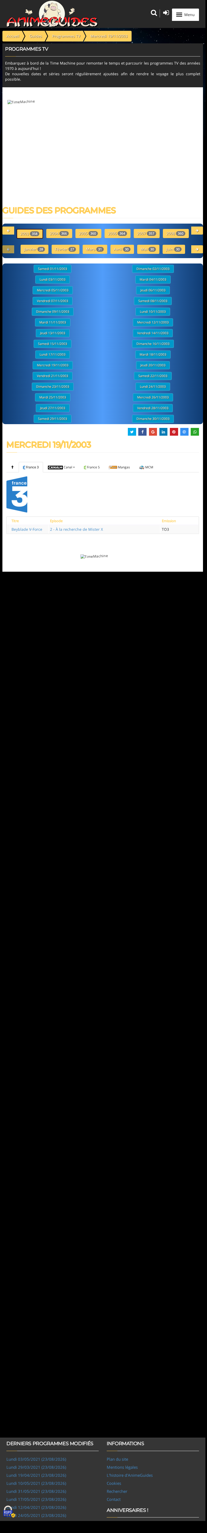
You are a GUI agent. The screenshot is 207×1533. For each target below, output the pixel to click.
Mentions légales (122, 1467)
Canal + (69, 467)
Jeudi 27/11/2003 (52, 408)
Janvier (33, 249)
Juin (173, 249)
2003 (28, 233)
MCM (149, 467)
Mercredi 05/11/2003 (52, 290)
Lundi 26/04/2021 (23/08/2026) (36, 1523)
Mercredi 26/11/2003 (153, 397)
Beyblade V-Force (26, 529)
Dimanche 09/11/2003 (52, 311)
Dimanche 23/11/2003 (52, 386)
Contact (114, 1499)
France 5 (93, 467)
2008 (174, 233)
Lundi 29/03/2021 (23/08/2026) (36, 1467)
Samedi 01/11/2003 (52, 268)
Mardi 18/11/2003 (153, 354)
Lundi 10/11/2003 (153, 311)
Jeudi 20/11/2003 (153, 365)
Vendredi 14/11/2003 (152, 333)
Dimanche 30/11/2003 (153, 418)
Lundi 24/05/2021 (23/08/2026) (36, 1515)
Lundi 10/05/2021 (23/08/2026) (36, 1483)
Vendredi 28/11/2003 (152, 408)
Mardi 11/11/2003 (52, 322)
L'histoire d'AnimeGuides (130, 1475)
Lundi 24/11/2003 (153, 386)
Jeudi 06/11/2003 (153, 290)
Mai (147, 249)
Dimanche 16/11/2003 (153, 343)
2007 (145, 233)
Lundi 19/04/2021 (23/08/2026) (36, 1475)
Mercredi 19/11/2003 (52, 365)
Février (64, 249)
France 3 (32, 467)
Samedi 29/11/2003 (52, 418)
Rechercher (117, 1491)
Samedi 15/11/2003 (52, 343)
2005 (87, 233)
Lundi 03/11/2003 (53, 279)
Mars (94, 249)
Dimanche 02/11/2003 (153, 268)
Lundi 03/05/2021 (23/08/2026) (36, 1459)
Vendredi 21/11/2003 (52, 376)
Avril (121, 249)
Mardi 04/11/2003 (153, 279)
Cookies (114, 1483)
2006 (116, 233)
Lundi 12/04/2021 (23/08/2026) (36, 1507)
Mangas (124, 467)
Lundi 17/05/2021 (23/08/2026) (36, 1499)
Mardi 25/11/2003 (52, 397)
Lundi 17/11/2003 (53, 354)
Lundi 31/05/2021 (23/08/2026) (36, 1491)
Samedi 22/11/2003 (152, 376)
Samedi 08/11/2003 (152, 301)
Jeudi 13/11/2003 (52, 333)
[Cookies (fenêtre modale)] (9, 1512)
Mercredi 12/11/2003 (153, 322)
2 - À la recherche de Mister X (76, 529)
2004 (58, 233)
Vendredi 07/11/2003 (52, 301)
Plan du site (117, 1459)
